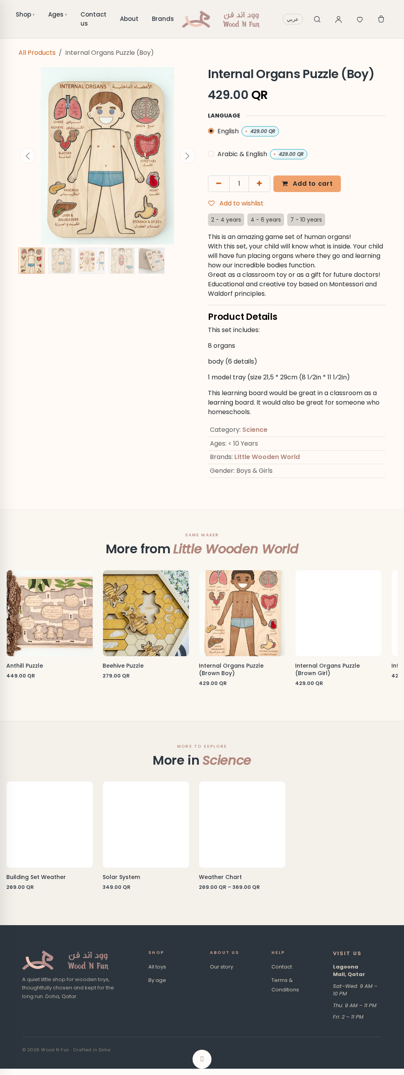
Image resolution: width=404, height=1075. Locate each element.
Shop (25, 14)
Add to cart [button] (312, 183)
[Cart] (381, 19)
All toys (157, 966)
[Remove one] (219, 183)
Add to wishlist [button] (241, 203)
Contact (281, 966)
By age (157, 980)
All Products (37, 52)
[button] (27, 156)
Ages (57, 14)
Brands (163, 19)
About (129, 19)
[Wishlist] (360, 19)
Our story (221, 966)
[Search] (317, 19)
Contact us (93, 19)
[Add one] (259, 183)
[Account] (338, 19)
